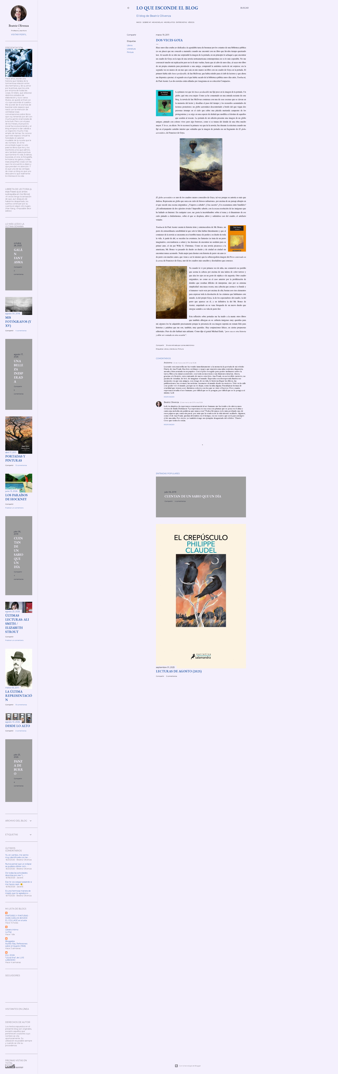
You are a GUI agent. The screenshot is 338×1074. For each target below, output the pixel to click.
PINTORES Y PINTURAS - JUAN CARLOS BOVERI (17, 916)
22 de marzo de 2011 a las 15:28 (184, 363)
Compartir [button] (131, 35)
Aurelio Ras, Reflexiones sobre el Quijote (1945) (16, 944)
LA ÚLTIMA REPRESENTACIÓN (18, 696)
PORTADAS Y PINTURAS (15, 458)
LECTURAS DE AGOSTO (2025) (179, 671)
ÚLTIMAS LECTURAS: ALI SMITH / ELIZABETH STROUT (17, 623)
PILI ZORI (10, 955)
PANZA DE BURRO (18, 767)
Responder (169, 397)
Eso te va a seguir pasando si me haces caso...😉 (18, 883)
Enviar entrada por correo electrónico (180, 345)
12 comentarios (21, 465)
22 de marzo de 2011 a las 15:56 (191, 402)
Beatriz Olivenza (171, 402)
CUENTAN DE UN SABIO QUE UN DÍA (193, 496)
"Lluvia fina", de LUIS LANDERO (14, 958)
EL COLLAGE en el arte (16, 920)
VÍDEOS (191, 22)
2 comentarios (171, 676)
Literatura (131, 49)
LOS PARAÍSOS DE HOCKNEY (16, 497)
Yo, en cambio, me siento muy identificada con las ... (17, 856)
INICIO (138, 22)
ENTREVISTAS (181, 22)
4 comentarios (180, 501)
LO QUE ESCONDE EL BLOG (167, 8)
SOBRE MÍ (147, 22)
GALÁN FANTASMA (18, 256)
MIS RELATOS (169, 22)
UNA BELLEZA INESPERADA (18, 371)
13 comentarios (21, 705)
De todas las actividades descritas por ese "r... (16, 874)
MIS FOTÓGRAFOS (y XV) (18, 321)
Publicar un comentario (14, 508)
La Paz (8, 932)
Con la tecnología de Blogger (190, 1066)
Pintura (130, 52)
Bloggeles (10, 941)
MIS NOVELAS (157, 22)
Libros (129, 45)
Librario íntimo (11, 929)
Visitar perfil (19, 34)
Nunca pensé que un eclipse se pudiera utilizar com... (18, 865)
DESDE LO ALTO (17, 726)
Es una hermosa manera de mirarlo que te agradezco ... (18, 892)
